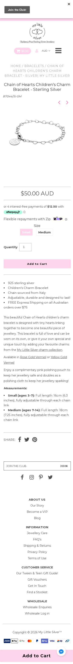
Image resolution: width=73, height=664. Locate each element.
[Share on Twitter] (26, 440)
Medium (44, 232)
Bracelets (34, 66)
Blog (37, 518)
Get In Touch (37, 586)
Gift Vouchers (37, 579)
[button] (61, 652)
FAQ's (37, 539)
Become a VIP (37, 512)
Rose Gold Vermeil (33, 357)
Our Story (37, 505)
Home (16, 66)
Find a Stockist (37, 592)
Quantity (10, 247)
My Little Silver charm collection (39, 350)
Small (26, 232)
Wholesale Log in (37, 613)
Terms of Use (37, 558)
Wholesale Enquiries (37, 607)
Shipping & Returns (37, 546)
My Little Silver (48, 632)
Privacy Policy (37, 552)
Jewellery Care (37, 533)
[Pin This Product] (34, 440)
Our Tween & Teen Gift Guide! (37, 573)
